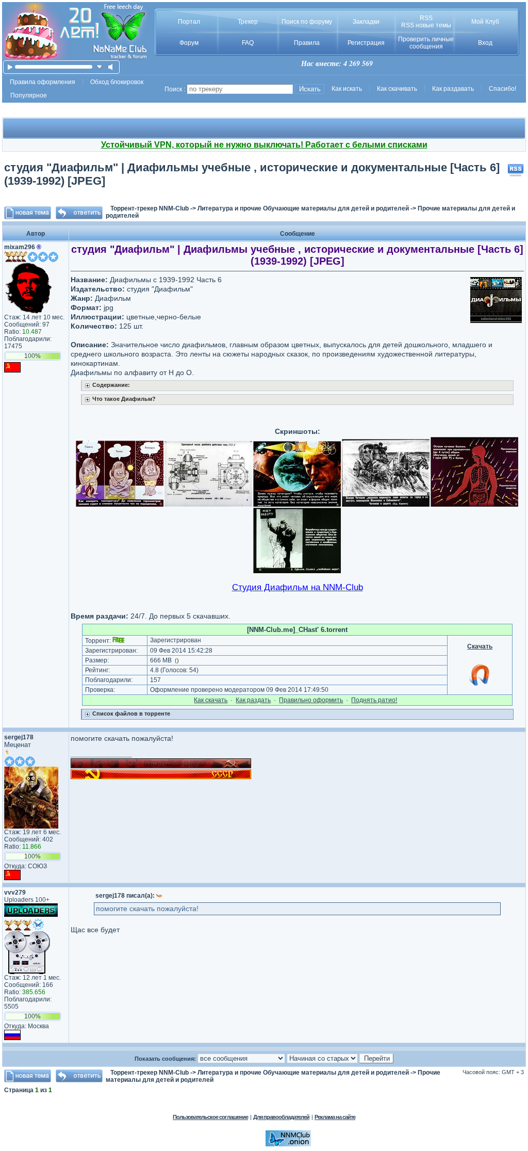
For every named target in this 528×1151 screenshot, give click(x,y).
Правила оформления (42, 82)
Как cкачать (210, 700)
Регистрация (366, 42)
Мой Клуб (485, 21)
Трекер (248, 21)
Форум (189, 42)
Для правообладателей (281, 1117)
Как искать (347, 88)
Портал (189, 21)
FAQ (248, 42)
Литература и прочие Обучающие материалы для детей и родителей (303, 208)
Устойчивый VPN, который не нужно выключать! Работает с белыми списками (264, 144)
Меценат (17, 745)
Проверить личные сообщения (426, 43)
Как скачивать (397, 88)
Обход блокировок (116, 82)
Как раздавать (453, 88)
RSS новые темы (426, 25)
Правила (307, 42)
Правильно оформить (311, 700)
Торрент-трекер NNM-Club (149, 208)
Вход (485, 42)
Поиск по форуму (307, 21)
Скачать (479, 646)
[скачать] (100, 67)
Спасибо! (502, 88)
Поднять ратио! (374, 700)
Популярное (28, 95)
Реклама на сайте (335, 1117)
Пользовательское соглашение (210, 1117)
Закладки (366, 21)
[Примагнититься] (480, 685)
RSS (426, 18)
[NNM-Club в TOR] (288, 1144)
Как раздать (253, 700)
